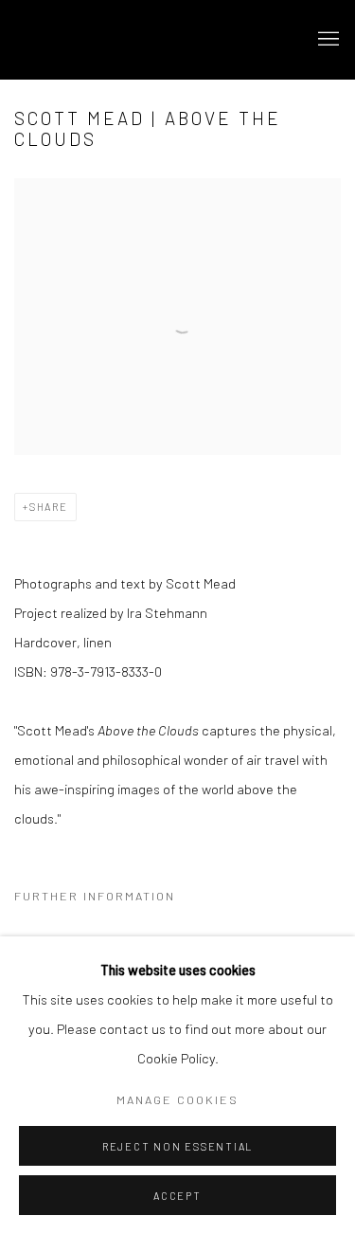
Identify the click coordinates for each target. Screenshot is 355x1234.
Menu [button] (326, 40)
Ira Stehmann (118, 40)
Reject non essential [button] (177, 1146)
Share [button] (48, 506)
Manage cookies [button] (177, 1099)
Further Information (94, 895)
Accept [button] (177, 1195)
